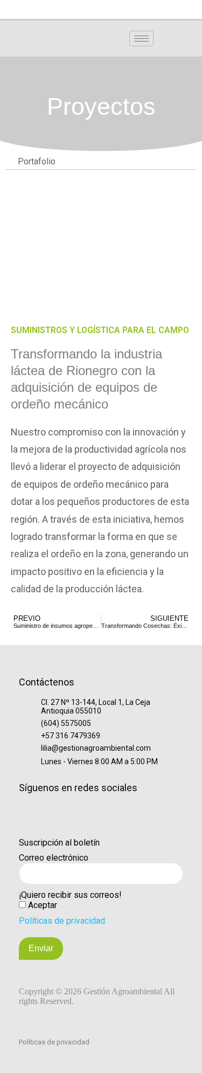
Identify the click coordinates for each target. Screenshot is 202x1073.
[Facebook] (65, 10)
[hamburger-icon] (141, 38)
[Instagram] (83, 10)
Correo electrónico (53, 858)
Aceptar (42, 905)
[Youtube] (138, 10)
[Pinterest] (156, 10)
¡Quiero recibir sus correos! (70, 895)
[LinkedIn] (46, 10)
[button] (183, 38)
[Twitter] (120, 10)
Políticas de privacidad (62, 921)
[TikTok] (101, 10)
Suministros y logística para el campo (100, 330)
